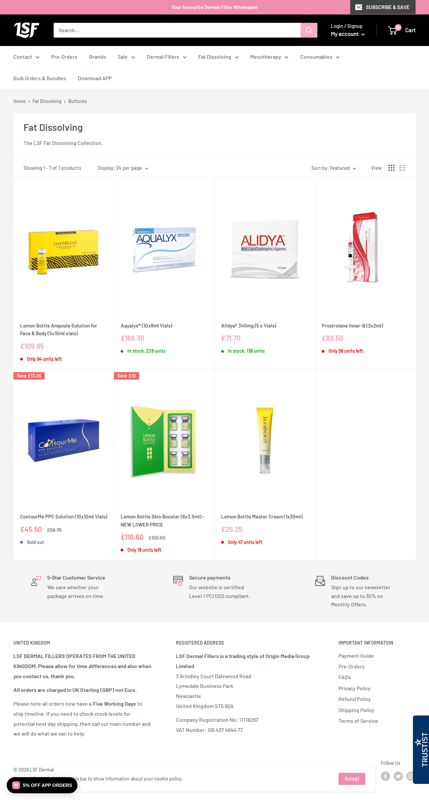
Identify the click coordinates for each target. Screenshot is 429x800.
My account (345, 33)
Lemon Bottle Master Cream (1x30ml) (262, 516)
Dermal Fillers (163, 56)
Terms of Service (358, 720)
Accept (352, 779)
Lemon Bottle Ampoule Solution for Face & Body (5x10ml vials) (58, 329)
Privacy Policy (355, 688)
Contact (22, 56)
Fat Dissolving (214, 56)
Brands (97, 56)
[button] (42, 785)
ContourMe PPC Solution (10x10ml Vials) (63, 516)
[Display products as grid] (391, 168)
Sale (123, 56)
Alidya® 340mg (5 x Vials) (248, 325)
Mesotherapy (265, 56)
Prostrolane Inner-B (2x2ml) (352, 325)
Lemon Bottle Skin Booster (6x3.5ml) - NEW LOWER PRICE (162, 520)
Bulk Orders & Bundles (39, 78)
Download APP (95, 78)
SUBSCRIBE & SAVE (388, 7)
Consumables (316, 56)
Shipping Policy (356, 710)
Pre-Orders (64, 56)
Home (19, 101)
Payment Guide (356, 655)
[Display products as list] (403, 168)
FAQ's (345, 677)
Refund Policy (355, 699)
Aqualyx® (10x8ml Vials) (146, 325)
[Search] (309, 30)
